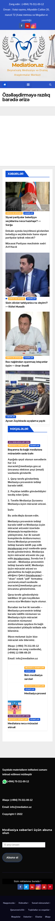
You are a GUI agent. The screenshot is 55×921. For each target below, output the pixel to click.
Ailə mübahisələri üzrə (19, 442)
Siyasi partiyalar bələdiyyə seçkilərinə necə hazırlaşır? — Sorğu (23, 221)
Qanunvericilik (17, 910)
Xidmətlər (34, 445)
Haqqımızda (8, 903)
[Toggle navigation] (28, 84)
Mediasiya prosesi (35, 693)
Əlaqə (47, 917)
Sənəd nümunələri (40, 903)
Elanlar (38, 917)
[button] (50, 84)
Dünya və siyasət (14, 213)
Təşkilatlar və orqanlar (38, 910)
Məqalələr (15, 917)
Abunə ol (12, 857)
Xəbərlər (28, 213)
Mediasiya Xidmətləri (18, 445)
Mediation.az (27, 65)
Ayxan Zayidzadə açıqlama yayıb (25, 420)
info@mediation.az (27, 658)
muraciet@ (24, 466)
